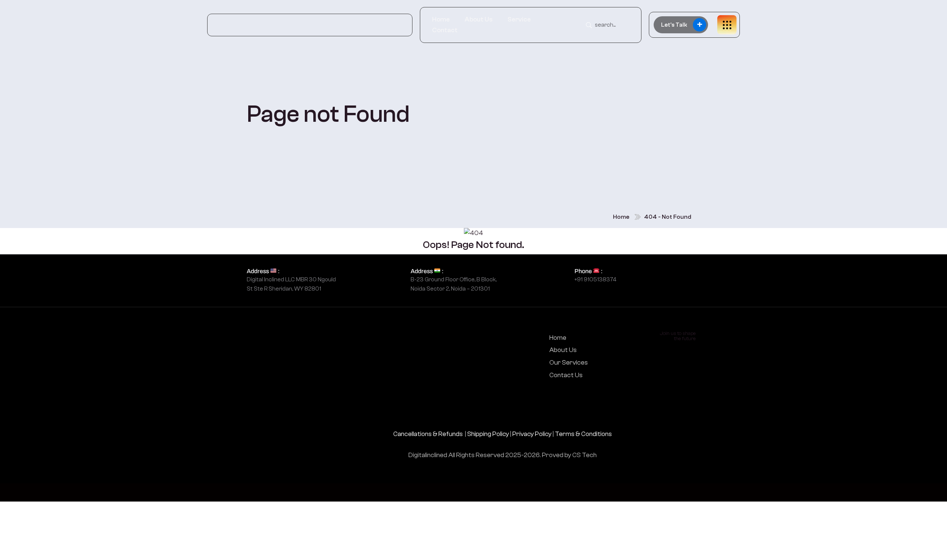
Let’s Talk (681, 24)
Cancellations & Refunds (428, 434)
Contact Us (566, 375)
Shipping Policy (488, 434)
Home (441, 19)
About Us (479, 19)
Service (519, 19)
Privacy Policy (532, 434)
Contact (445, 30)
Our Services (568, 362)
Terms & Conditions (583, 434)
